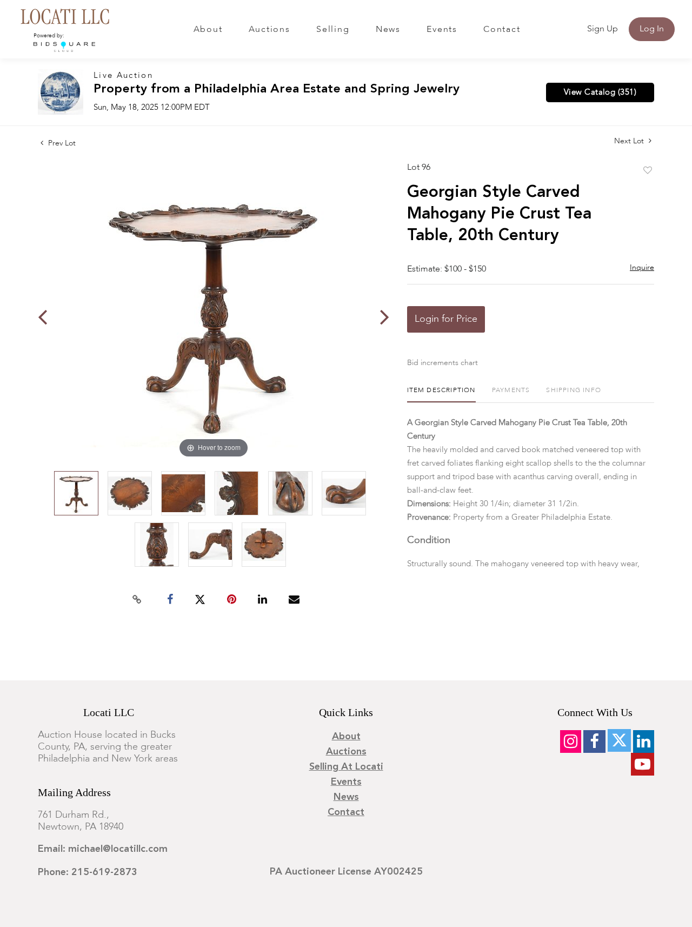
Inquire (642, 268)
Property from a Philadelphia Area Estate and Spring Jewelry (277, 89)
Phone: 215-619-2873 (87, 872)
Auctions (269, 29)
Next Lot (630, 141)
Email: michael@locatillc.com (103, 849)
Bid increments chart (442, 363)
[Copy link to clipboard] (137, 599)
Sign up (602, 29)
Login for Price (446, 319)
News (388, 29)
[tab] (441, 394)
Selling (332, 29)
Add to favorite (647, 170)
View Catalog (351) (600, 92)
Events (442, 29)
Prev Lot (61, 143)
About (208, 29)
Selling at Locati (346, 767)
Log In (652, 29)
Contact (501, 29)
